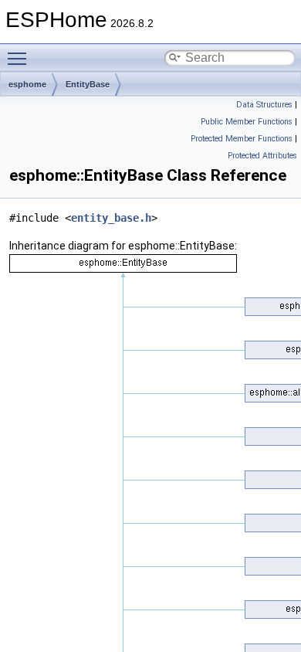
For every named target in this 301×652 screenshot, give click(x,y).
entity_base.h (111, 218)
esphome (27, 84)
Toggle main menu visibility (20, 58)
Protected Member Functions (242, 139)
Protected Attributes (262, 156)
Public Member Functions (247, 122)
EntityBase (88, 84)
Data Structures (264, 105)
